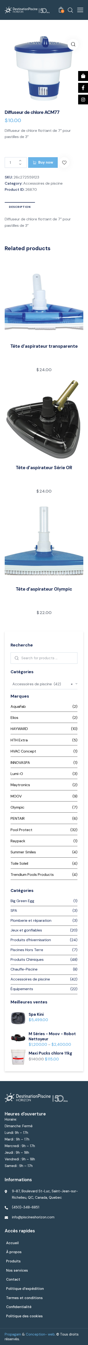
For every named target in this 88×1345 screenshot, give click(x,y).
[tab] (19, 206)
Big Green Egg (22, 900)
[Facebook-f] (83, 88)
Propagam (13, 1334)
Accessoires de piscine (43, 183)
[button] (64, 162)
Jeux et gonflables (26, 930)
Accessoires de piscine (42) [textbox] (42, 683)
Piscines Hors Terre (27, 949)
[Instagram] (83, 100)
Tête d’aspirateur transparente (44, 346)
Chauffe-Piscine (24, 969)
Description (20, 207)
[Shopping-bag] (83, 76)
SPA (14, 910)
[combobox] (44, 684)
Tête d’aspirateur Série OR (44, 468)
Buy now (45, 162)
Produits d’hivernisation (31, 939)
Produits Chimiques (27, 959)
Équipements (22, 988)
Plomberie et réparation (31, 920)
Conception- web (40, 1334)
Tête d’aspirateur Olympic (44, 589)
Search (16, 658)
